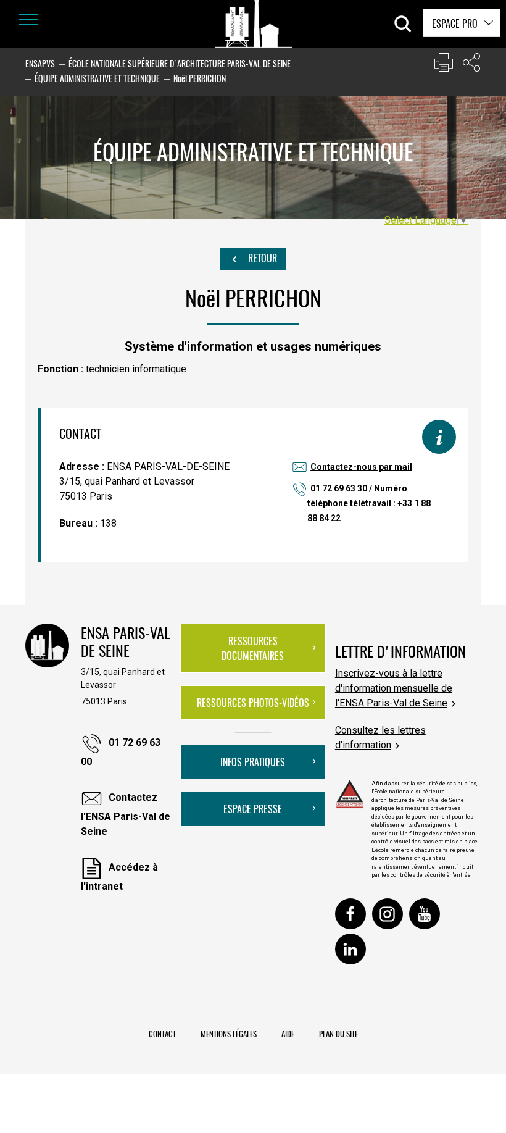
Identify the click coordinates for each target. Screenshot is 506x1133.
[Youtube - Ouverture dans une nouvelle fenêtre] (424, 913)
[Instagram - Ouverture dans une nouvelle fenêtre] (387, 913)
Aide (287, 1033)
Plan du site (338, 1033)
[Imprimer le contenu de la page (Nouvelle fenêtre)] (443, 65)
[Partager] (471, 65)
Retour (261, 258)
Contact (162, 1033)
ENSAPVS (40, 63)
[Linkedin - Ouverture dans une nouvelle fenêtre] (350, 949)
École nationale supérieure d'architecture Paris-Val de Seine (179, 63)
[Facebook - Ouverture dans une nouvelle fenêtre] (350, 913)
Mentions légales (229, 1033)
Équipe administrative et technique (97, 78)
